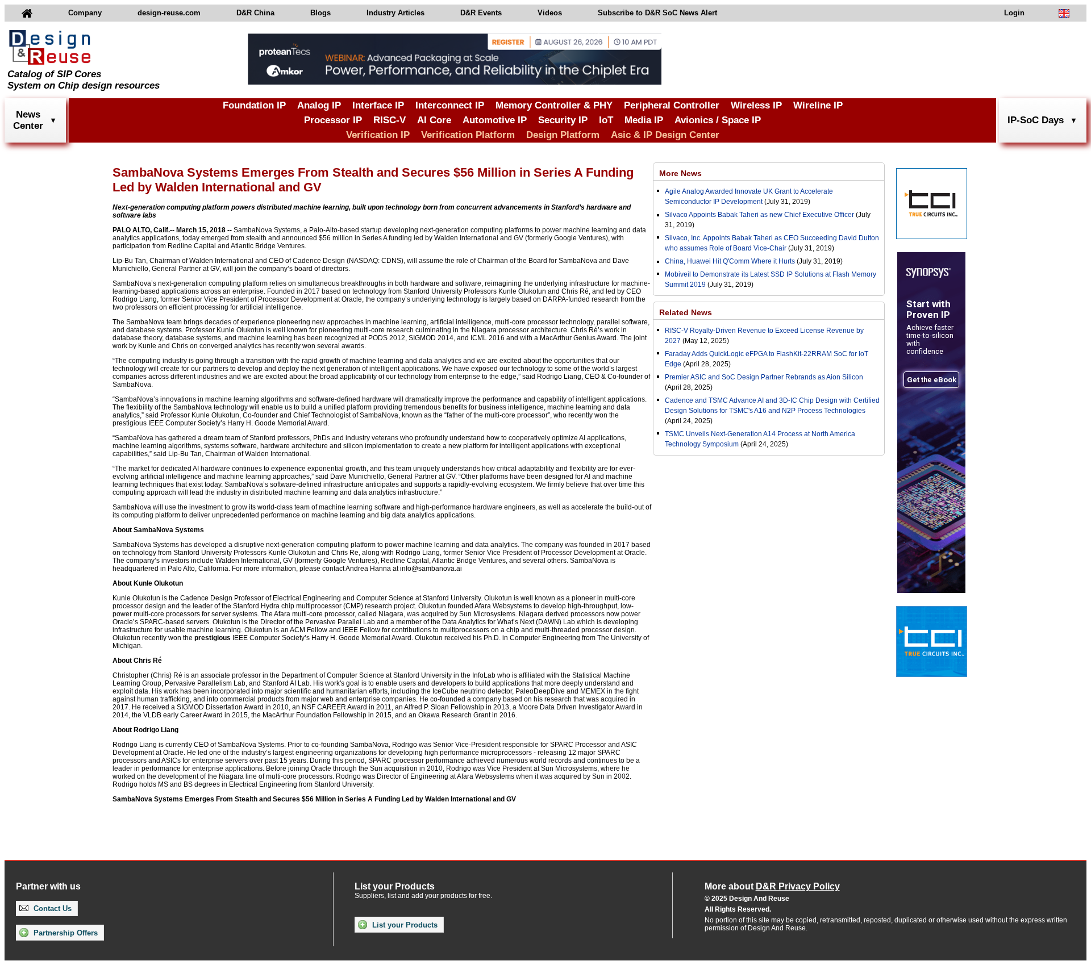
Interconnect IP (449, 105)
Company (85, 13)
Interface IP (378, 105)
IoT (606, 120)
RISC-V (389, 120)
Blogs (320, 13)
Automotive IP (495, 120)
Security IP (563, 120)
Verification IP (378, 134)
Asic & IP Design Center (665, 134)
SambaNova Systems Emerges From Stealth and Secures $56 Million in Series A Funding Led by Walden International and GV (314, 799)
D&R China (255, 13)
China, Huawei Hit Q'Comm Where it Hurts (731, 261)
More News (680, 173)
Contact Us (51, 908)
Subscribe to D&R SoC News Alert (657, 13)
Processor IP (333, 120)
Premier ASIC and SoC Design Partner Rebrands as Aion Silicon (764, 377)
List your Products (404, 925)
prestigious (212, 638)
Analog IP (319, 105)
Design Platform (562, 134)
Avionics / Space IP (717, 120)
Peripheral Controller (671, 105)
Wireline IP (818, 105)
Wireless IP (756, 105)
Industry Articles (395, 13)
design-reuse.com (169, 13)
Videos (550, 13)
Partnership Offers (64, 933)
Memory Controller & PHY (554, 105)
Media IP (643, 120)
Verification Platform (468, 134)
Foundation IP (254, 105)
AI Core (434, 120)
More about (772, 886)
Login (1014, 13)
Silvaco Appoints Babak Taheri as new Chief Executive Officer (759, 215)
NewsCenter (28, 120)
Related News (685, 312)
